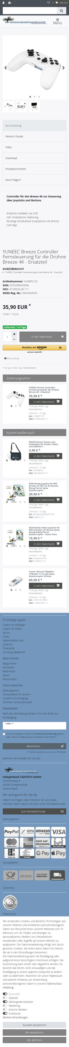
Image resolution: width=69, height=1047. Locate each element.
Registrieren (10, 663)
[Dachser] (42, 875)
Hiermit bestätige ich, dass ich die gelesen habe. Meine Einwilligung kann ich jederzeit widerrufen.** (34, 735)
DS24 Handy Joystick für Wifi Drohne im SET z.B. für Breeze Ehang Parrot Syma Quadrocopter (43, 487)
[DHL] (26, 875)
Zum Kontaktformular (33, 811)
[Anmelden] (3, 3)
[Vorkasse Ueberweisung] (27, 853)
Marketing (14, 1005)
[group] (16, 397)
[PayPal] (11, 831)
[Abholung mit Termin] (57, 875)
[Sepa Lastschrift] (27, 831)
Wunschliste (12, 358)
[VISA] (58, 831)
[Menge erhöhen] (14, 334)
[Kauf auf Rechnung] (43, 842)
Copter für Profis (12, 628)
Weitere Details (14, 136)
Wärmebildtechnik (13, 640)
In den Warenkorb (41, 336)
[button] (34, 349)
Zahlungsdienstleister (21, 1002)
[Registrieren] (10, 3)
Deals (6, 636)
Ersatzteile (9, 648)
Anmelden (8, 667)
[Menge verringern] (14, 339)
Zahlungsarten (11, 690)
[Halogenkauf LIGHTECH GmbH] (21, 770)
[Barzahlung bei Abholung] (58, 842)
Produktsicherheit (16, 169)
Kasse (6, 675)
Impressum (55, 975)
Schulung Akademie (14, 652)
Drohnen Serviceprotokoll (17, 702)
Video (9, 147)
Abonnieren (33, 746)
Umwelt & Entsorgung (15, 698)
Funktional (14, 1013)
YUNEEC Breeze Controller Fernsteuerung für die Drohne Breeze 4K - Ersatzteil (44, 389)
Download (11, 158)
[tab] (34, 125)
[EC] (11, 853)
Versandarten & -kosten (16, 694)
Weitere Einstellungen (15, 1017)
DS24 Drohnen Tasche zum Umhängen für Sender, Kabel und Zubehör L (43, 444)
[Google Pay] (43, 853)
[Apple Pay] (58, 853)
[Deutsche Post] (10, 875)
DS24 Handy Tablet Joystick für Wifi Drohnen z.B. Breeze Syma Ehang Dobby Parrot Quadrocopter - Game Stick (44, 531)
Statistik (13, 998)
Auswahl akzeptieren (34, 1025)
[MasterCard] (11, 842)
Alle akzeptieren (34, 1032)
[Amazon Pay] (43, 831)
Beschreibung (13, 125)
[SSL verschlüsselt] (10, 902)
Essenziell (14, 994)
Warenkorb (9, 671)
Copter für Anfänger (14, 625)
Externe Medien (18, 1009)
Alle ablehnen (34, 1040)
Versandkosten (29, 367)
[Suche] (61, 10)
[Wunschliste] (48, 3)
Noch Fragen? (13, 180)
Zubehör (8, 644)
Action (6, 632)
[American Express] (27, 842)
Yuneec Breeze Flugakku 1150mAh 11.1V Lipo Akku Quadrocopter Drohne (41, 573)
